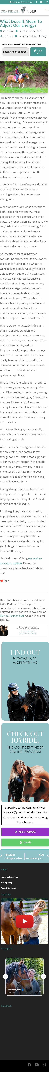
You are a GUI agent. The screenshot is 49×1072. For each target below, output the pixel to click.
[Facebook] (29, 1064)
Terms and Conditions (9, 877)
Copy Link (39, 51)
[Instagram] (44, 1064)
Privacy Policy (6, 883)
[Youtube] (36, 1064)
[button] (46, 9)
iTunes (4, 615)
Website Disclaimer (8, 888)
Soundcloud (16, 615)
